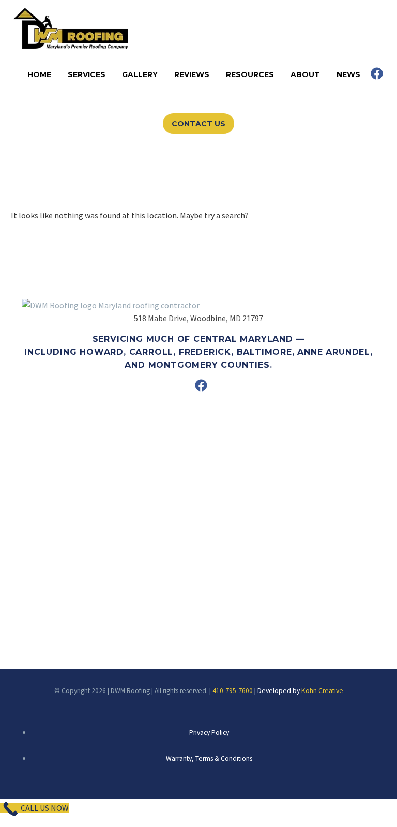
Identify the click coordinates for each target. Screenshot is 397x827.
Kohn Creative (322, 690)
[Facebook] (377, 73)
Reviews (191, 74)
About (305, 74)
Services (86, 74)
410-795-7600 (232, 690)
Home (39, 74)
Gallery (140, 74)
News (348, 74)
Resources (250, 74)
